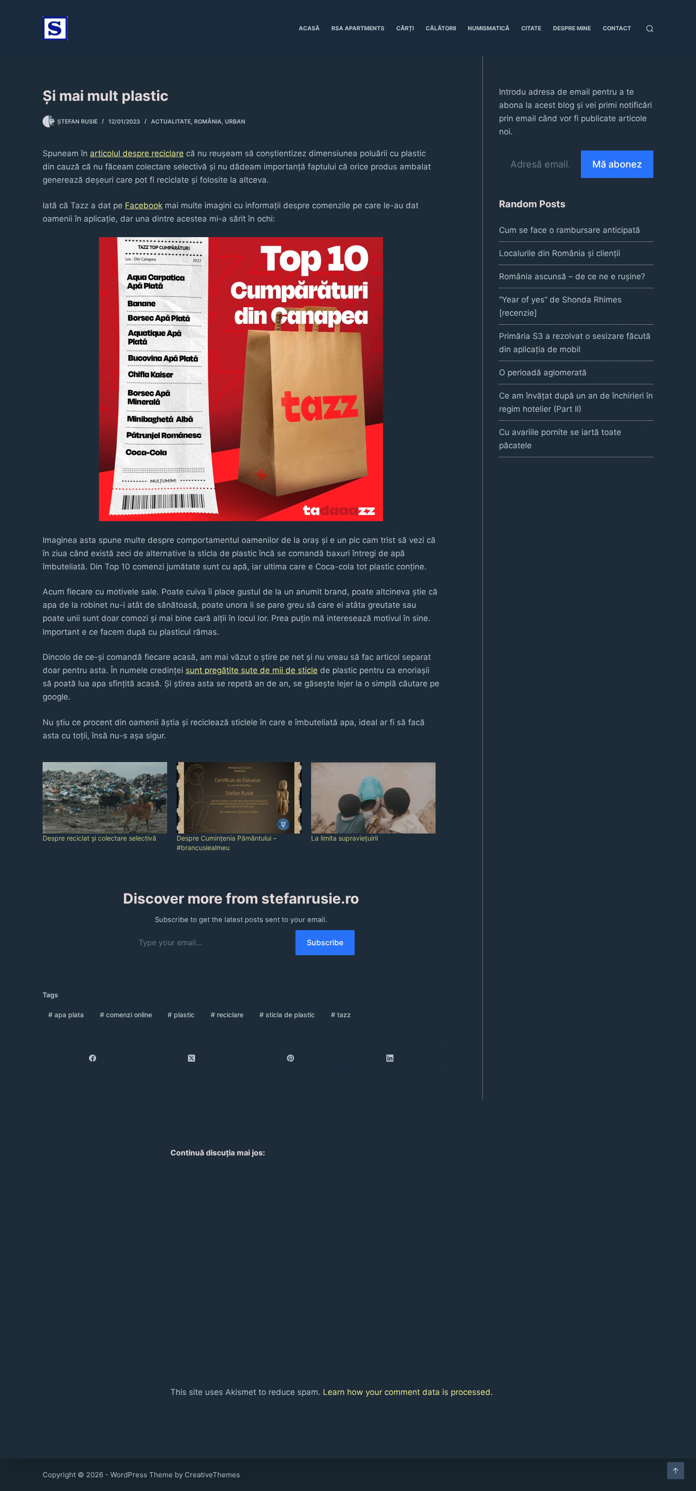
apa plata (66, 1015)
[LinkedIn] (389, 1059)
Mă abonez (617, 164)
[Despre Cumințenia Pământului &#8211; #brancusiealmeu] (239, 797)
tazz (341, 1015)
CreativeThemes (212, 1474)
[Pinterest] (290, 1059)
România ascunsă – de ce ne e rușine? (572, 276)
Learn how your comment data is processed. (408, 1392)
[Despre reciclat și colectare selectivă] (105, 797)
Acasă (309, 28)
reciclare (227, 1015)
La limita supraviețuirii (344, 838)
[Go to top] (675, 1470)
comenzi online (126, 1015)
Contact (617, 28)
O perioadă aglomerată (543, 372)
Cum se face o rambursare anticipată (569, 230)
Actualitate (171, 121)
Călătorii (441, 28)
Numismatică (488, 28)
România (208, 121)
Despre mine (572, 28)
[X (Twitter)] (191, 1059)
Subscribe (325, 942)
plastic (181, 1015)
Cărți (405, 28)
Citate (531, 28)
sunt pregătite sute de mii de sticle (252, 670)
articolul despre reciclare (137, 153)
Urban (235, 121)
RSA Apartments (357, 28)
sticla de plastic (287, 1015)
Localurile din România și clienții (559, 253)
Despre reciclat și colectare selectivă (99, 838)
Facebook (143, 205)
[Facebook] (92, 1059)
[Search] (649, 28)
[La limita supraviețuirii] (373, 797)
